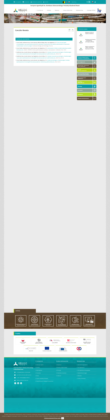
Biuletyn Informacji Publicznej (22, 380)
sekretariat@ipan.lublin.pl (25, 377)
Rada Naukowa (39, 370)
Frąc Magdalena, (51, 42)
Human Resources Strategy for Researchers (44, 381)
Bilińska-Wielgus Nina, (43, 42)
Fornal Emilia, (19, 42)
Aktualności (26, 2)
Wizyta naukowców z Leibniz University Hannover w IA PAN (89, 47)
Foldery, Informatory (82, 378)
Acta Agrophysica (81, 367)
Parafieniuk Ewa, (26, 42)
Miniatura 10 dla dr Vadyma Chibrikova (89, 33)
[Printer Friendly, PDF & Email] (69, 30)
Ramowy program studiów (62, 367)
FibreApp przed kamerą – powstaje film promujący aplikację (90, 40)
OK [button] (62, 418)
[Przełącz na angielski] (66, 2)
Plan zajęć (59, 370)
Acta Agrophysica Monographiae (84, 370)
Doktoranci (59, 375)
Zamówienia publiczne (37, 2)
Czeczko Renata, (34, 42)
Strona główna (18, 2)
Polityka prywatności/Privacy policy (52, 418)
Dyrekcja (38, 367)
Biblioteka (80, 375)
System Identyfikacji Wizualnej (42, 378)
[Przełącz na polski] (69, 2)
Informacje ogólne (39, 364)
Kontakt (46, 2)
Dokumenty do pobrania (61, 373)
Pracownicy (38, 373)
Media (37, 375)
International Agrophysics (83, 364)
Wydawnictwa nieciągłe (82, 373)
